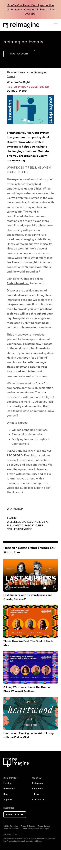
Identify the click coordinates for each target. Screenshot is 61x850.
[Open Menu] (55, 25)
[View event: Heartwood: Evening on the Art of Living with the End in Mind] (30, 713)
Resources (9, 788)
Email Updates (14, 814)
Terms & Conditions (11, 828)
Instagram (37, 783)
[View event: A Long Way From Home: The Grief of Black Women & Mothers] (30, 667)
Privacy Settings (44, 826)
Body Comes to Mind (35, 87)
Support (7, 799)
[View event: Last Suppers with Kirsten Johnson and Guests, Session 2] (30, 575)
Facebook (37, 788)
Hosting (7, 783)
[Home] (22, 25)
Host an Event (19, 53)
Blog (5, 794)
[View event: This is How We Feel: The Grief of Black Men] (30, 621)
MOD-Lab (13, 834)
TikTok (35, 794)
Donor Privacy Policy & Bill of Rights (35, 828)
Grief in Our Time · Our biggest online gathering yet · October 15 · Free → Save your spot (30, 9)
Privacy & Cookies (28, 826)
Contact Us (38, 799)
